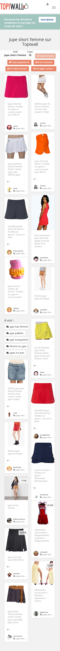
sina (15, 126)
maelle (43, 309)
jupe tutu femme (18, 326)
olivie (43, 123)
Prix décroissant (18, 68)
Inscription (47, 19)
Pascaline (18, 251)
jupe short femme (25, 128)
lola (15, 188)
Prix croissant (44, 62)
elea (42, 372)
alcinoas (17, 636)
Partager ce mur (44, 68)
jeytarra (44, 612)
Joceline (44, 494)
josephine (45, 435)
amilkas (44, 257)
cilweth (44, 552)
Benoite (17, 467)
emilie (16, 573)
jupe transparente (19, 339)
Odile (16, 308)
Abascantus (19, 519)
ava (15, 413)
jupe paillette (16, 333)
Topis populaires (20, 62)
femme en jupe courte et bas (25, 346)
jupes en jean (16, 352)
